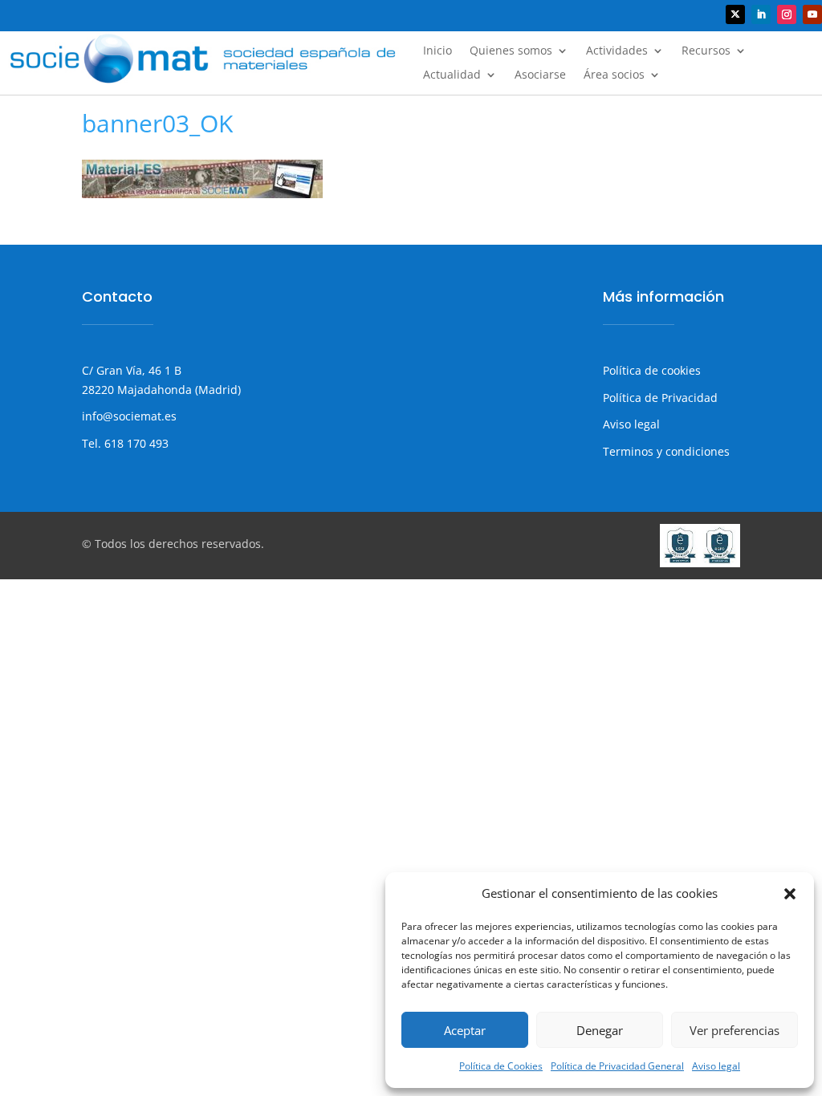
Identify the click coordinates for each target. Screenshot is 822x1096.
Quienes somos (511, 51)
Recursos (706, 51)
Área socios (614, 75)
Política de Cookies (501, 1066)
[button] (790, 894)
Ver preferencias (734, 1030)
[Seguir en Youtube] (812, 14)
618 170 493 (135, 443)
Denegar (599, 1030)
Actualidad (452, 75)
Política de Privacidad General (617, 1066)
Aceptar (465, 1030)
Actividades (617, 51)
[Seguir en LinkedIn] (761, 14)
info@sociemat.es (129, 416)
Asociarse (540, 75)
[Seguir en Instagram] (786, 14)
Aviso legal (716, 1066)
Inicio (437, 51)
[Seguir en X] (735, 14)
